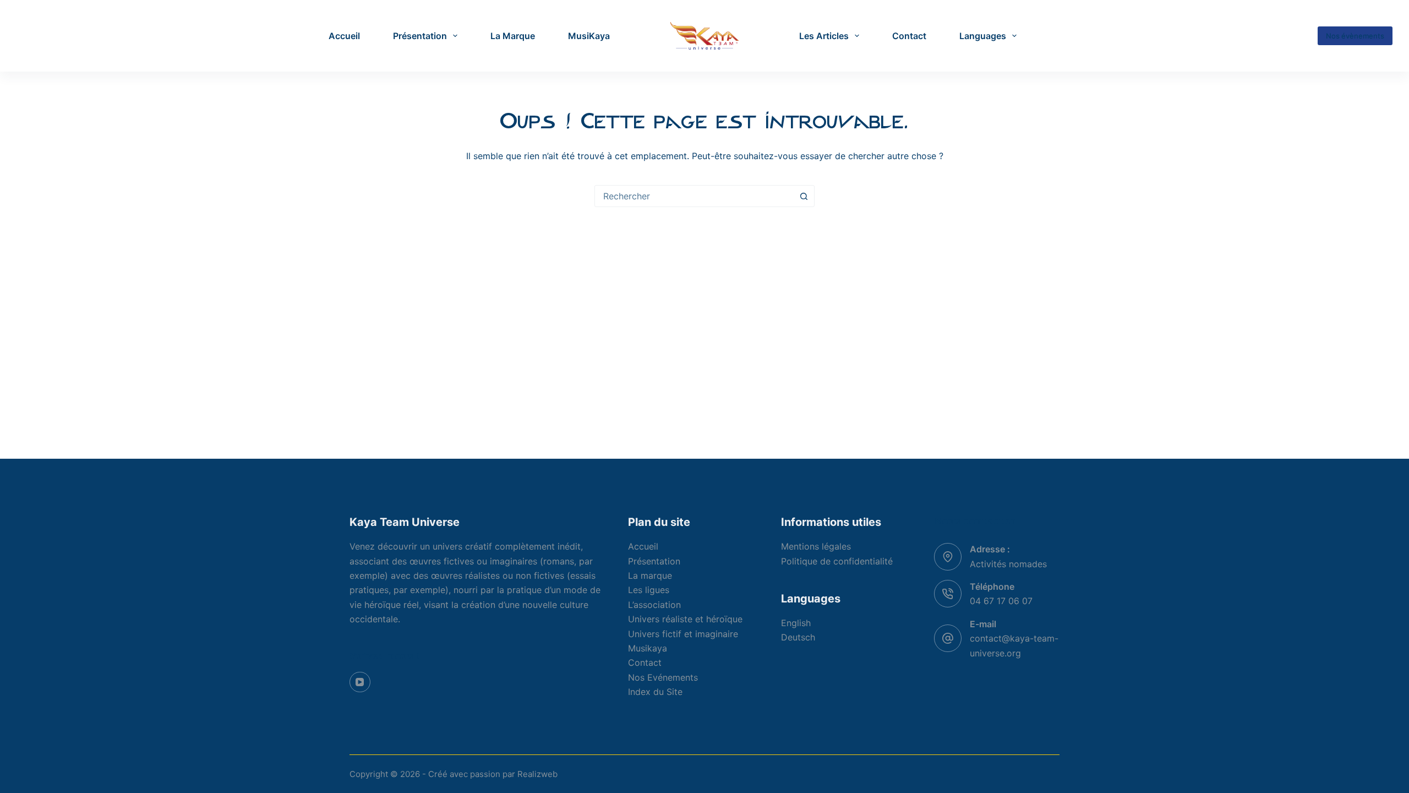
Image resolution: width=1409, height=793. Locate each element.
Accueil (344, 35)
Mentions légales (816, 546)
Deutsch (798, 637)
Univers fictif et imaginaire (683, 633)
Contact (909, 35)
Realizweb (537, 774)
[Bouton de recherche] (803, 196)
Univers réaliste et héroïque (685, 618)
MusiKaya (589, 35)
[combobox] (694, 196)
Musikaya (647, 648)
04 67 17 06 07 (1001, 600)
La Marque (512, 35)
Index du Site (655, 691)
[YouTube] (359, 682)
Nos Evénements (663, 677)
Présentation (420, 35)
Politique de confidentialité (837, 561)
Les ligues (648, 589)
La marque (650, 575)
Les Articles (824, 35)
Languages (982, 35)
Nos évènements (1355, 35)
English (796, 622)
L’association (654, 604)
